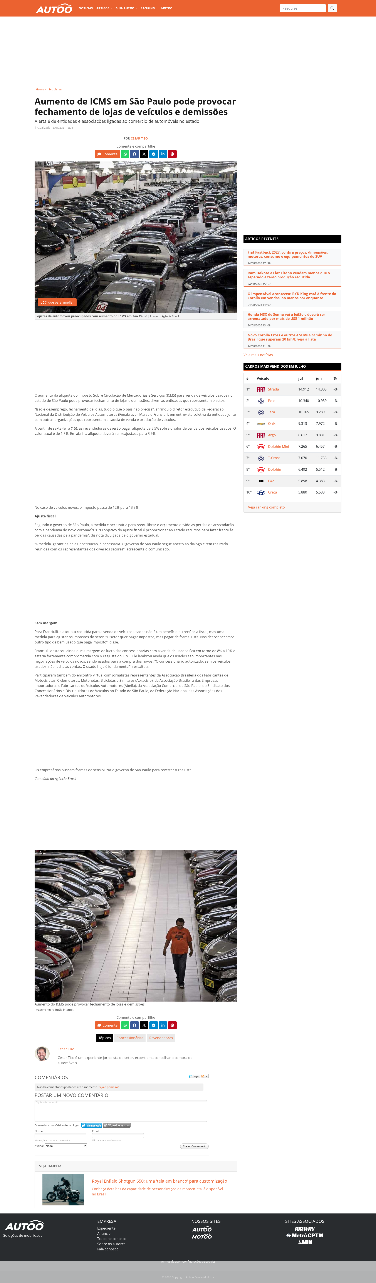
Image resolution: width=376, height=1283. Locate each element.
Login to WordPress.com (117, 1125)
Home (40, 89)
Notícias (86, 8)
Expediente (106, 1228)
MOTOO (167, 8)
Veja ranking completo (266, 507)
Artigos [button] (103, 8)
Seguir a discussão (205, 1076)
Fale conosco (108, 1249)
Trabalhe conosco (111, 1238)
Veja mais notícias (258, 354)
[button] (107, 154)
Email (95, 1131)
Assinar (40, 1146)
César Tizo (139, 138)
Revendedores (161, 1037)
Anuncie (104, 1233)
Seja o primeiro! (109, 1087)
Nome (39, 1131)
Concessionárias (129, 1037)
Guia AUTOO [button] (125, 8)
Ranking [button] (148, 8)
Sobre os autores (111, 1243)
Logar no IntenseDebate (91, 1125)
